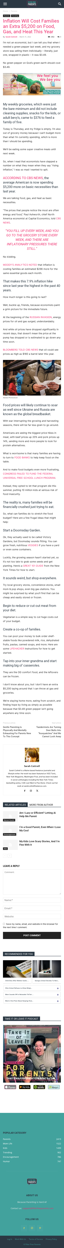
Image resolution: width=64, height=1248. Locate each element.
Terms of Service (36, 1239)
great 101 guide (33, 565)
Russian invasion (41, 317)
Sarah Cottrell (11, 37)
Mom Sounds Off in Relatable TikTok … (19, 994)
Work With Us (20, 1239)
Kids (5, 849)
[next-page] (9, 856)
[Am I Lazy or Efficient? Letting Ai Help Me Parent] (10, 816)
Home (5, 11)
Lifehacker (17, 648)
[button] (5, 4)
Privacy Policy (51, 1239)
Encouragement (9, 834)
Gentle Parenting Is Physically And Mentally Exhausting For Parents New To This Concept (17, 732)
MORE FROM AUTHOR (41, 804)
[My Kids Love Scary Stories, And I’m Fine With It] (10, 845)
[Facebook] (25, 791)
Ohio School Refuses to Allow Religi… (18, 988)
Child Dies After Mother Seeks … (17, 981)
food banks (22, 457)
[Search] (60, 4)
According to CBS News (23, 178)
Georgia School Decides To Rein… (47, 981)
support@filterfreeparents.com (37, 1208)
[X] (38, 791)
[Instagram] (32, 791)
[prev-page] (5, 856)
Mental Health (9, 820)
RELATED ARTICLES (15, 804)
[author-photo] (32, 762)
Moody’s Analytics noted (20, 264)
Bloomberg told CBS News (20, 349)
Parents (14, 11)
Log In (9, 1239)
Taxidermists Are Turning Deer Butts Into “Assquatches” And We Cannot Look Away (48, 732)
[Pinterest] (40, 1228)
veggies (33, 545)
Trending (15, 16)
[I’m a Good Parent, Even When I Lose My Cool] (10, 830)
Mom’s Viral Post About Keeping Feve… (19, 1001)
